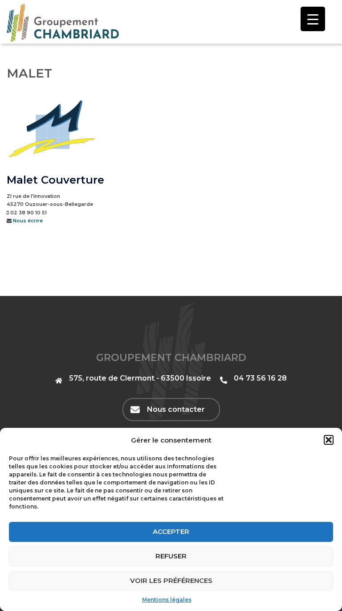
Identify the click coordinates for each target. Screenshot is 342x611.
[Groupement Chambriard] (63, 22)
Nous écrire (28, 220)
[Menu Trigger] (313, 19)
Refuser (171, 556)
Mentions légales (166, 599)
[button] (328, 439)
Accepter (171, 531)
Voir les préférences (171, 580)
